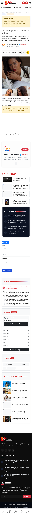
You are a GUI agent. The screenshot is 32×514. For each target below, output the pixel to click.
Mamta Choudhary (11, 155)
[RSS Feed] (16, 163)
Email (3, 252)
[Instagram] (9, 450)
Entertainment (7, 7)
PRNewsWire (25, 507)
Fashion (21, 7)
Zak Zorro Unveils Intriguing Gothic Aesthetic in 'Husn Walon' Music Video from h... (16, 134)
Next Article (15, 131)
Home (3, 12)
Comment (4, 258)
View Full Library (16, 350)
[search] (30, 3)
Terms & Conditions (8, 507)
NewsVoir (17, 507)
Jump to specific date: (9, 318)
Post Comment (7, 270)
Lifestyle (15, 7)
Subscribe (26, 496)
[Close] (28, 18)
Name (3, 245)
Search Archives (16, 324)
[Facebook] (2, 450)
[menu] (2, 3)
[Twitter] (6, 450)
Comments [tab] (5, 242)
